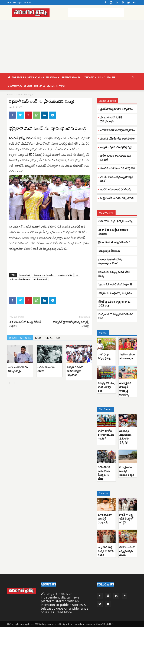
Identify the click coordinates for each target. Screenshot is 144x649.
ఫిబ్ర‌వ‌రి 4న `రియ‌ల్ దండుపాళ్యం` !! (115, 284)
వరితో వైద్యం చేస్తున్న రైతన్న (104, 356)
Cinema (39, 77)
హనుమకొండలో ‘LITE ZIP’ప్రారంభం (111, 119)
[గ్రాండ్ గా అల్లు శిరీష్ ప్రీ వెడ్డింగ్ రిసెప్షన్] (128, 504)
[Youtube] (134, 2)
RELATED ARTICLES (20, 338)
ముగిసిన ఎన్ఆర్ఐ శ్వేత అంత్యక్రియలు (117, 138)
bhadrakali (24, 275)
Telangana (52, 77)
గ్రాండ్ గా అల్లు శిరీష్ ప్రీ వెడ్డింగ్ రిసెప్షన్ (126, 518)
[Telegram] (52, 115)
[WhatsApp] (36, 115)
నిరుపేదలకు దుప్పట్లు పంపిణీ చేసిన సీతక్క (114, 273)
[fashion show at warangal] (128, 344)
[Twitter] (128, 2)
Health (110, 77)
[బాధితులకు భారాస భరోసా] (49, 354)
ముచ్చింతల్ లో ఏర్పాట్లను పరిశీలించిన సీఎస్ (116, 316)
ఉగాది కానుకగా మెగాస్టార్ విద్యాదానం (117, 129)
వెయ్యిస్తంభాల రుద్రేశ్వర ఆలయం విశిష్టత (126, 470)
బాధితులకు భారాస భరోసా (46, 368)
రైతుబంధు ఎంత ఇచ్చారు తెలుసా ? (114, 242)
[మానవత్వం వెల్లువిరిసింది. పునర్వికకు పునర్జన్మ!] (128, 420)
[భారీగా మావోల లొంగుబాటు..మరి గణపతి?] (106, 420)
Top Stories (19, 77)
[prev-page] (9, 383)
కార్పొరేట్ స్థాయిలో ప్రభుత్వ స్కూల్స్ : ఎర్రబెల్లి (71, 323)
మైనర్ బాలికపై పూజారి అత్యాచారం (116, 108)
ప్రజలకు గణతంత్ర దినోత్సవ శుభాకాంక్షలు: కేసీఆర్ (111, 261)
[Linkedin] (117, 2)
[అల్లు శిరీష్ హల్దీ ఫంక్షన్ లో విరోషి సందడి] (106, 536)
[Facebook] (105, 2)
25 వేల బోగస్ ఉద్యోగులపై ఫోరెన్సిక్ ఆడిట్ (116, 178)
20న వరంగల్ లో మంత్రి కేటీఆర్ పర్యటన (25, 323)
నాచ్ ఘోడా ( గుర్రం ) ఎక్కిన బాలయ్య (116, 221)
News (30, 77)
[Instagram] (111, 2)
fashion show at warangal (127, 356)
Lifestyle (39, 85)
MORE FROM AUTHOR (47, 338)
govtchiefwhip (65, 275)
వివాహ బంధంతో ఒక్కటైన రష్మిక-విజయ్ (127, 550)
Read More (64, 612)
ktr (77, 275)
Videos (51, 85)
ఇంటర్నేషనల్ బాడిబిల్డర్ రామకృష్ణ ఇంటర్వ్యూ (125, 388)
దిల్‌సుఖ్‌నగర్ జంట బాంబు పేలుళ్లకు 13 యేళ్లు (104, 472)
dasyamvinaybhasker (44, 275)
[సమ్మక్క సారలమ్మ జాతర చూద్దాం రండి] (106, 372)
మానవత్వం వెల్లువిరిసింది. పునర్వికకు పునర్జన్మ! (125, 436)
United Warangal (71, 77)
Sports (28, 85)
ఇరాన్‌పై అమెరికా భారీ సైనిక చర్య (115, 189)
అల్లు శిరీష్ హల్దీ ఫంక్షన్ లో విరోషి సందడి (106, 550)
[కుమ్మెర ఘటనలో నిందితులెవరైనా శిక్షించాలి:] (79, 354)
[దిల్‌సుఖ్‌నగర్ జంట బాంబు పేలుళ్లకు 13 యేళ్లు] (106, 456)
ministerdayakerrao (20, 279)
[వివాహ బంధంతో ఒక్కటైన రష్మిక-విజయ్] (128, 536)
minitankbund (40, 279)
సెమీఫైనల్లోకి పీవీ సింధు (109, 250)
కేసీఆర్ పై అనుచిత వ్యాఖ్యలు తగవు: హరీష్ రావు (114, 303)
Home (10, 94)
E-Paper (60, 85)
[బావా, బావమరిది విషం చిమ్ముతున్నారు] (20, 354)
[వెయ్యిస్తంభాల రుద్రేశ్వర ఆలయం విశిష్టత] (128, 456)
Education (89, 77)
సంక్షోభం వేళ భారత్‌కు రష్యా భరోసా (117, 198)
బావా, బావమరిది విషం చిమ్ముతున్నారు (18, 368)
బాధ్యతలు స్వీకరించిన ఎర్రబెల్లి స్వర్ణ (116, 147)
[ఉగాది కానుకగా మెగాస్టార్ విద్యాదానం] (106, 504)
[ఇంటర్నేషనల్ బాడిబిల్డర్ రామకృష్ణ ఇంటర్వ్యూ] (128, 372)
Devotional (15, 85)
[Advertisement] (96, 12)
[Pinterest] (122, 2)
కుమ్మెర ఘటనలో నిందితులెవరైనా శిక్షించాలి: (75, 370)
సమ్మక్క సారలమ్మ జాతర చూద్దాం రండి (106, 386)
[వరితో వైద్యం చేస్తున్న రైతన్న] (106, 344)
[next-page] (15, 383)
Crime (101, 77)
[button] (133, 77)
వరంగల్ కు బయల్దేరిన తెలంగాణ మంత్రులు (113, 231)
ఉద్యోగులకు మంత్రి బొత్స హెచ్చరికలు (115, 293)
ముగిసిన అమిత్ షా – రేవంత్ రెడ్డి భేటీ (117, 168)
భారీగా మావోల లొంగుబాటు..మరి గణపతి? (115, 157)
